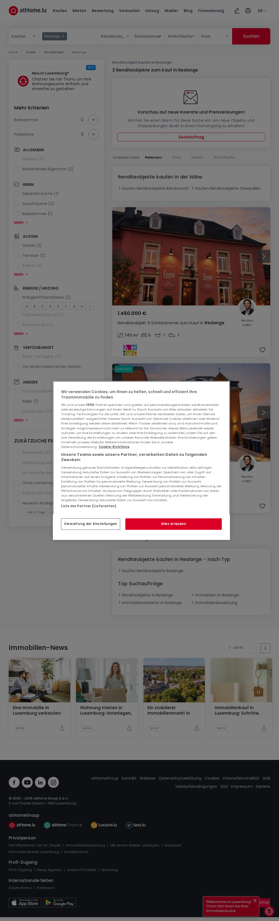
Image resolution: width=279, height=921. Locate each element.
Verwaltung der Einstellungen (90, 524)
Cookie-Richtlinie (114, 447)
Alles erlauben (173, 524)
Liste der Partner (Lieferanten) (89, 506)
